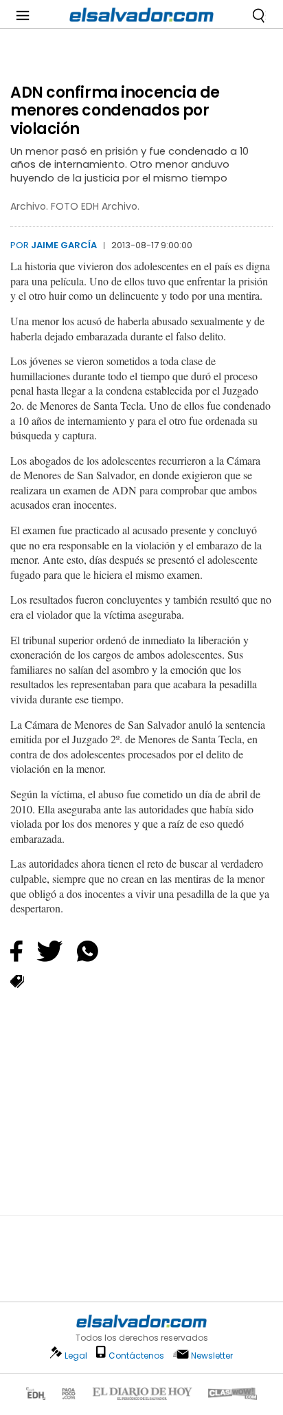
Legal (76, 1355)
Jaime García (64, 245)
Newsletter (212, 1355)
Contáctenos (136, 1355)
